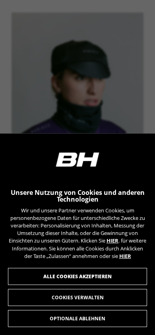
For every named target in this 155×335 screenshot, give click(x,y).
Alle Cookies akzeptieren (77, 276)
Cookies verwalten (78, 297)
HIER (112, 240)
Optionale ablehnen (77, 318)
